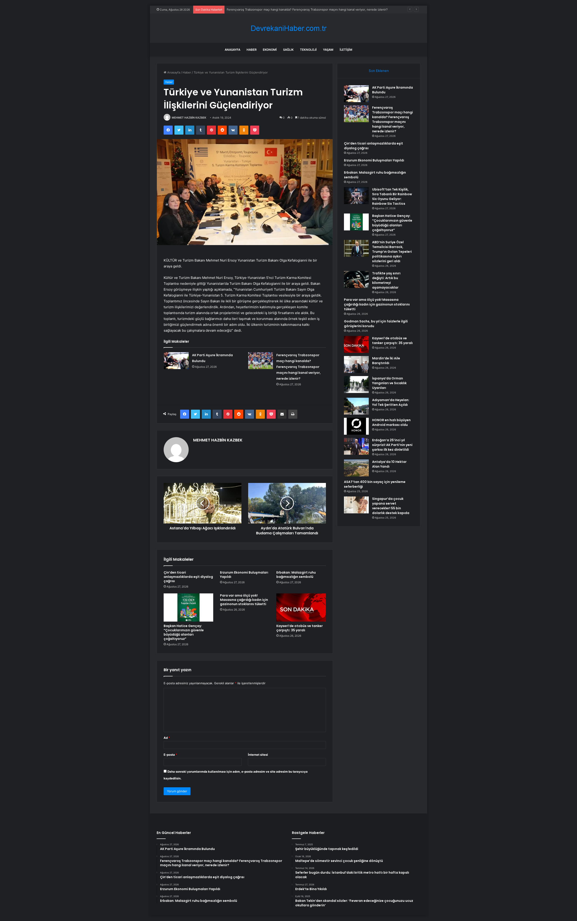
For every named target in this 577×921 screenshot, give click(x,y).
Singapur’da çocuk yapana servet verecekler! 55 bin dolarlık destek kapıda (390, 505)
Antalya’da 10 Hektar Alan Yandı (389, 464)
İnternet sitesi (258, 754)
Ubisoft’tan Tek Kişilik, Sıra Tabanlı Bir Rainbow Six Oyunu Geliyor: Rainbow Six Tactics (392, 196)
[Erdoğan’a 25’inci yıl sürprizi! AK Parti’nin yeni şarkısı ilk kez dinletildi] (356, 446)
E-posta (170, 754)
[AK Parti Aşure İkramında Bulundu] (176, 360)
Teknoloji (308, 49)
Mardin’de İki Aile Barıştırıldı (386, 360)
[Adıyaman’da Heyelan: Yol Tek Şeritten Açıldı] (356, 406)
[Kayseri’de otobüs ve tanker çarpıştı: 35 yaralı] (301, 607)
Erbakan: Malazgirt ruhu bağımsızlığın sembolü (296, 574)
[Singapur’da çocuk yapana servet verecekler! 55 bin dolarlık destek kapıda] (356, 504)
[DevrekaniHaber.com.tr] (288, 28)
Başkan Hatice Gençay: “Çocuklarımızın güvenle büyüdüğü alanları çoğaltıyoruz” (184, 632)
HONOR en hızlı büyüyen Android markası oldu (391, 422)
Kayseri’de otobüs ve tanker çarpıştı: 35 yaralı (299, 628)
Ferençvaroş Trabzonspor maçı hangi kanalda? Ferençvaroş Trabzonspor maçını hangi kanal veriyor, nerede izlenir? (298, 367)
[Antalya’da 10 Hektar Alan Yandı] (356, 467)
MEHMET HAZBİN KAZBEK (189, 117)
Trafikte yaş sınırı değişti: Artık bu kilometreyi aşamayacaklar (386, 280)
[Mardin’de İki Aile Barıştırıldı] (356, 364)
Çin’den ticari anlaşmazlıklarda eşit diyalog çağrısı (188, 576)
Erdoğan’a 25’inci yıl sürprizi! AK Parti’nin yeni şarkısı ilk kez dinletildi (392, 445)
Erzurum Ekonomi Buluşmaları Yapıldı (244, 574)
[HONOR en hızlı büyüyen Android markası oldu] (356, 426)
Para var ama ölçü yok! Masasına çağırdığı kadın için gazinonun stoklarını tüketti (244, 599)
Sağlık (288, 49)
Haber (251, 49)
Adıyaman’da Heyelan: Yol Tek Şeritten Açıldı (390, 402)
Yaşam (328, 49)
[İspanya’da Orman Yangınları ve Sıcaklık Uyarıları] (356, 384)
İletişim (346, 49)
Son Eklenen (379, 71)
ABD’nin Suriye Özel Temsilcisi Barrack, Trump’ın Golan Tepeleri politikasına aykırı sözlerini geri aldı (392, 251)
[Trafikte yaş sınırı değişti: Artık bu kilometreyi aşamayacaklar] (356, 279)
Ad (167, 738)
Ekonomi (270, 49)
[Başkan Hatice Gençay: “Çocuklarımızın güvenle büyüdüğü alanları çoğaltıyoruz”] (188, 607)
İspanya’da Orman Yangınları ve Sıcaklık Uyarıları (389, 383)
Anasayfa (232, 49)
